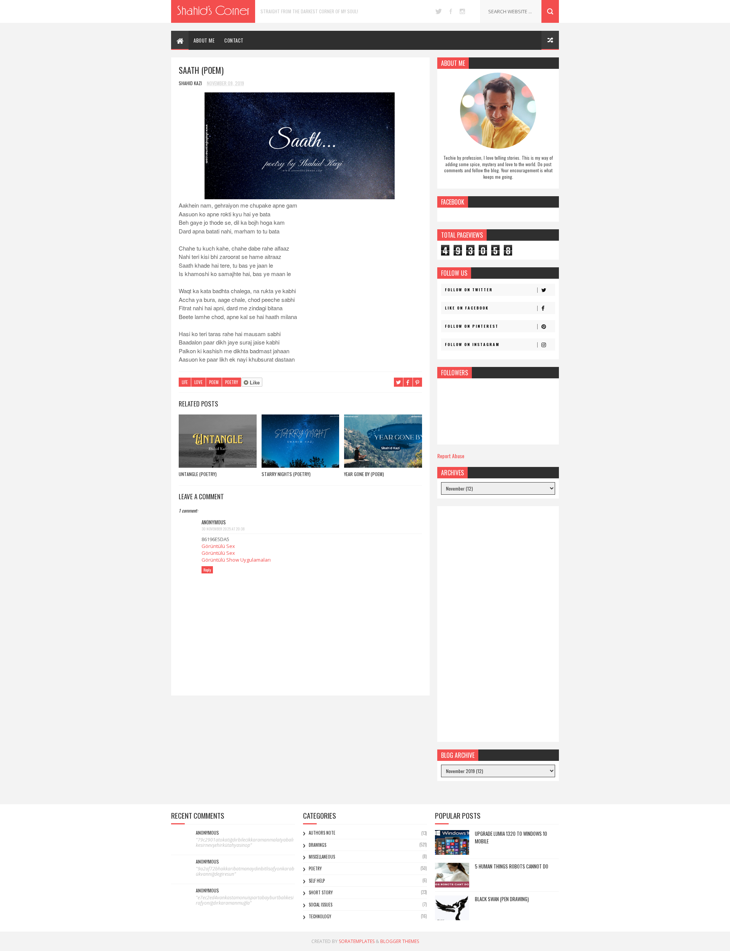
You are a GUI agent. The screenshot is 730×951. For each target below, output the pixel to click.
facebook (450, 11)
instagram (462, 11)
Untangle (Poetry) (198, 474)
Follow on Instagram (472, 344)
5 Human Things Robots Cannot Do (511, 866)
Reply (207, 570)
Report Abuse (450, 456)
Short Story (321, 892)
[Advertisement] (498, 624)
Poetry (231, 382)
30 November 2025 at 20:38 (223, 529)
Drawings (317, 845)
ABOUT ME (204, 40)
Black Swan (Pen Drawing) (502, 899)
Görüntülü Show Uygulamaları (236, 559)
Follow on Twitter (469, 289)
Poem (214, 382)
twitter (438, 11)
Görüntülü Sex (218, 546)
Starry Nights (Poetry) (286, 474)
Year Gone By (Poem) (364, 474)
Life (185, 382)
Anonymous (207, 832)
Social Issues (320, 905)
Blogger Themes (399, 941)
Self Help (317, 881)
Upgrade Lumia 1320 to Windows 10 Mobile (511, 837)
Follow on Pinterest (471, 326)
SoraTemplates (357, 941)
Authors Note (322, 833)
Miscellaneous (322, 857)
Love (198, 382)
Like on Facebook (467, 308)
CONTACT (234, 40)
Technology (320, 916)
